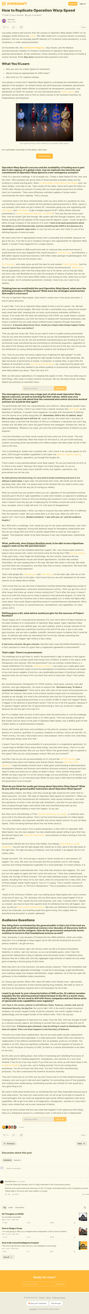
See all (6, 1257)
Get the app (56, 1303)
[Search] (85, 1207)
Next (80, 1143)
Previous (10, 1143)
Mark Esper (74, 409)
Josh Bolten (22, 210)
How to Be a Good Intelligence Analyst (20, 1243)
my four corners (77, 553)
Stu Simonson (8, 264)
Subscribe (72, 4)
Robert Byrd (77, 267)
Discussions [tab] (19, 1207)
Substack (33, 1309)
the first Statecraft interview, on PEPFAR (34, 213)
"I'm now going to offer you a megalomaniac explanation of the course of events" (34, 1231)
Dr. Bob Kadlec (46, 183)
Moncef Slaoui (47, 364)
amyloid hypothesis (47, 814)
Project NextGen (36, 543)
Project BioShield (70, 264)
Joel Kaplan (7, 210)
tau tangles (62, 814)
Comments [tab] (7, 1160)
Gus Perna (35, 364)
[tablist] (12, 1160)
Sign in (83, 4)
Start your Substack (38, 1303)
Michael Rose (10, 1181)
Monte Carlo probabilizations (30, 907)
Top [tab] (4, 1207)
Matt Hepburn (66, 844)
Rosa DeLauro (29, 574)
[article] (44, 1218)
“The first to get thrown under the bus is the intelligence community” (29, 1246)
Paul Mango (72, 183)
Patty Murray (47, 574)
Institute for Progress (33, 48)
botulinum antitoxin (42, 666)
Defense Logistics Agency (69, 454)
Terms (48, 1297)
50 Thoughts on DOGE (13, 1214)
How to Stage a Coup (12, 1228)
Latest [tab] (10, 1207)
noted (32, 36)
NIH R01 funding (67, 759)
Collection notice (58, 1297)
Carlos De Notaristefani (34, 835)
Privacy (42, 1297)
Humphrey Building (10, 1065)
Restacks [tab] (17, 1160)
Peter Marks (60, 183)
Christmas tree (64, 252)
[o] (83, 1217)
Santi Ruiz (11, 19)
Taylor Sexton (67, 92)
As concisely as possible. (11, 1217)
